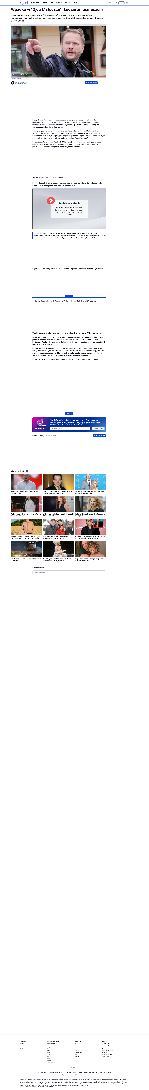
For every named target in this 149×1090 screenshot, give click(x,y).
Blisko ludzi (35, 3)
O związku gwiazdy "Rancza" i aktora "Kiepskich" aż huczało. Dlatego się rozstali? (72, 269)
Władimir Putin (105, 1047)
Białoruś (49, 1060)
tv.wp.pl (22, 1047)
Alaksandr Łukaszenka (107, 1050)
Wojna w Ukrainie (79, 1052)
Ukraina (49, 1045)
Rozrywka (59, 3)
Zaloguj (122, 3)
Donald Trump (105, 1045)
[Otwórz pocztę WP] (110, 2)
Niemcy (49, 1058)
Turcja (48, 1047)
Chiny (76, 1048)
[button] (115, 3)
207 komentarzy (92, 83)
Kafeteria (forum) (24, 1045)
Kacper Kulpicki (20, 82)
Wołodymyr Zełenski (107, 1054)
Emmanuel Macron (106, 1048)
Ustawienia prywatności (81, 1075)
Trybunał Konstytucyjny (80, 1050)
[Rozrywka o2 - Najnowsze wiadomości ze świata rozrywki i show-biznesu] (28, 2)
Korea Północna (51, 1043)
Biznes (75, 3)
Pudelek (22, 1048)
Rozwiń (69, 296)
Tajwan (49, 1054)
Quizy (51, 3)
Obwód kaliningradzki (80, 1047)
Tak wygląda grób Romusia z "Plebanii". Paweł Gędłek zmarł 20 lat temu (68, 301)
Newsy (76, 1043)
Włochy (49, 1050)
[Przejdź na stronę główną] (22, 4)
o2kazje (44, 3)
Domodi (22, 1043)
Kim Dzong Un (105, 1043)
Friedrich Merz (105, 1056)
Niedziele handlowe (79, 1045)
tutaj (52, 1086)
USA (48, 1056)
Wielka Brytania (51, 1062)
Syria (48, 1052)
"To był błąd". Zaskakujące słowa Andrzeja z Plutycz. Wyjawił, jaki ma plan (69, 359)
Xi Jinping (104, 1052)
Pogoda (67, 3)
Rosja (48, 1048)
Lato (76, 1054)
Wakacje (77, 1056)
